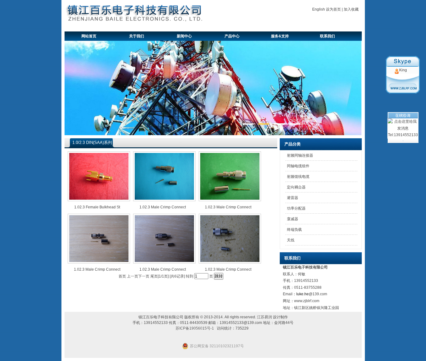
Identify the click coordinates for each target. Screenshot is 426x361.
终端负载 (294, 229)
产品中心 (232, 36)
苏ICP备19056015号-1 (195, 328)
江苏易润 (264, 317)
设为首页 (333, 9)
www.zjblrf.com (306, 301)
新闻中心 (184, 36)
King (403, 70)
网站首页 (88, 36)
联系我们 (327, 36)
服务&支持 (280, 36)
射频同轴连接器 (300, 155)
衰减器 (292, 219)
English (318, 9)
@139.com (318, 294)
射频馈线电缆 (298, 176)
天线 (290, 240)
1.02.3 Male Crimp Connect (162, 207)
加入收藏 (351, 9)
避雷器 (292, 198)
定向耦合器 (296, 187)
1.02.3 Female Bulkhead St (97, 207)
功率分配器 (296, 208)
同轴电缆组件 (298, 166)
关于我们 (136, 36)
